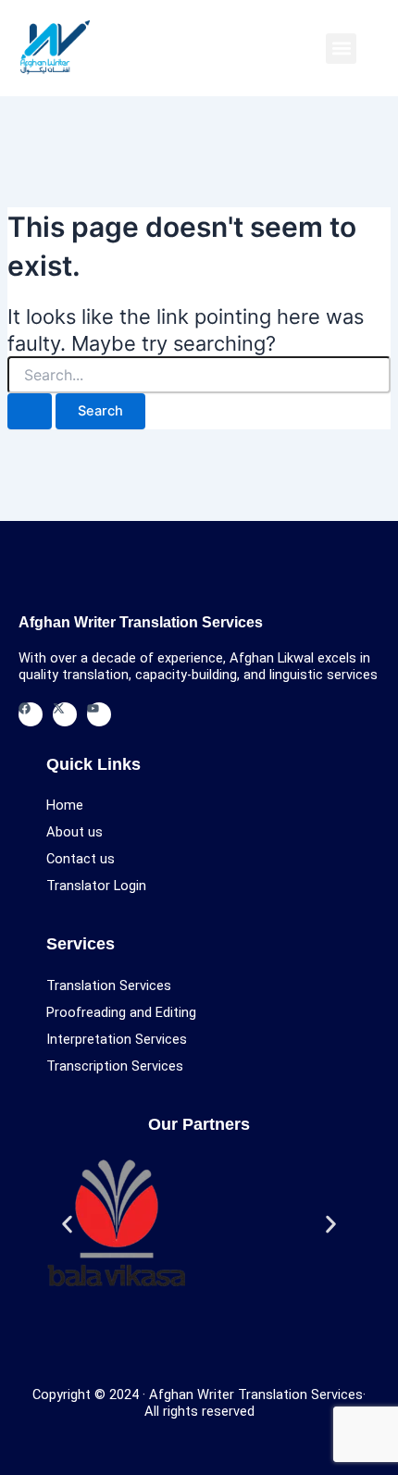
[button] (341, 48)
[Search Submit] (29, 411)
